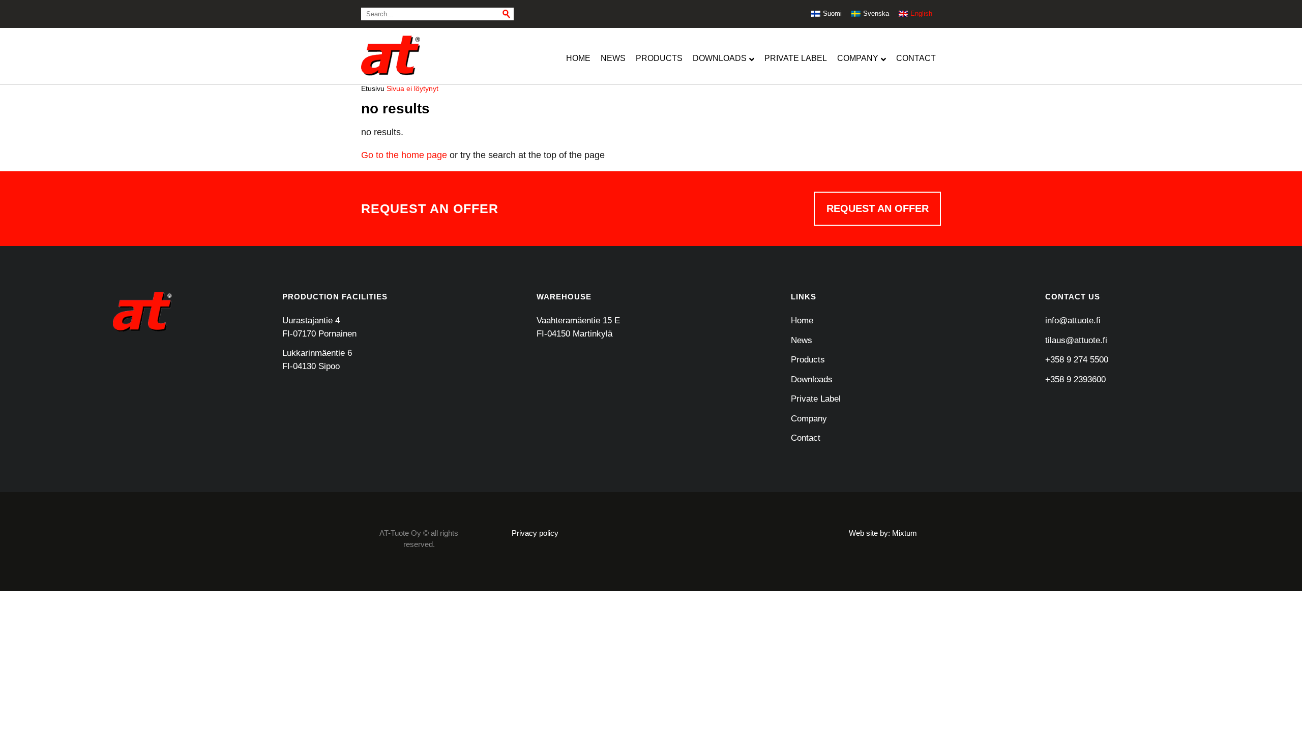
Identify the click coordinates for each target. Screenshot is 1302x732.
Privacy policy (535, 533)
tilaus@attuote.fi (1076, 340)
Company (809, 418)
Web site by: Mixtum (883, 533)
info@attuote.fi (1073, 320)
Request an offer (877, 208)
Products (808, 359)
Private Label (816, 399)
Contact (805, 438)
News (801, 340)
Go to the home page (404, 155)
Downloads (812, 379)
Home (802, 320)
